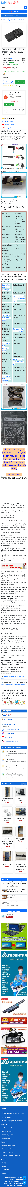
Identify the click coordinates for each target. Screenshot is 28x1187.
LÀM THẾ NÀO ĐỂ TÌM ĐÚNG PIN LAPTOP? (16, 902)
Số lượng (5, 77)
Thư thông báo (6, 1138)
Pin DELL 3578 (20, 818)
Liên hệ (4, 1163)
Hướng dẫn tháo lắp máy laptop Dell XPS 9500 (16, 896)
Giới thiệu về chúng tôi (8, 1145)
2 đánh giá (18, 86)
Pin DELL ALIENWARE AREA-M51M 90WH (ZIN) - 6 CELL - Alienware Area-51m (7, 842)
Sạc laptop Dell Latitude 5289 (6, 317)
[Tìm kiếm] (25, 7)
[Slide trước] (22, 784)
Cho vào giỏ (9, 82)
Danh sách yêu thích (8, 1135)
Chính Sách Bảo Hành (8, 1152)
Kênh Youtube (9, 737)
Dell (11, 58)
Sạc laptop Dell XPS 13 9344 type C (6, 287)
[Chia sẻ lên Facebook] (23, 86)
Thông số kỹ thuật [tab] (9, 121)
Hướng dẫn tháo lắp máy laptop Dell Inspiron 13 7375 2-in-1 (16, 890)
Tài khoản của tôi (7, 1128)
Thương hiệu (5, 1173)
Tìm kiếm (13, 19)
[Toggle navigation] (25, 15)
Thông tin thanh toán (8, 1149)
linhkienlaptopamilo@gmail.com (13, 1121)
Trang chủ (6, 19)
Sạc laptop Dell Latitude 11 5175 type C (19, 298)
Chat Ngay (9, 105)
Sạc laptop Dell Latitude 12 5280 (6, 378)
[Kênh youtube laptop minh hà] (10, 916)
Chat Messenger (10, 733)
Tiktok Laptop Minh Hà (11, 741)
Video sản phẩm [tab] (9, 124)
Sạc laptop (21, 19)
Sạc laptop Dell (7, 21)
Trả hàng (4, 1166)
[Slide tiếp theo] (24, 784)
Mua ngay (20, 82)
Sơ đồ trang (5, 1170)
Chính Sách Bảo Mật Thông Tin (11, 1156)
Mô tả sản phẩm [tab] (9, 118)
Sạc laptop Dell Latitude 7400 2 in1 (18, 361)
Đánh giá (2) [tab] (8, 128)
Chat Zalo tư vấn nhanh (12, 729)
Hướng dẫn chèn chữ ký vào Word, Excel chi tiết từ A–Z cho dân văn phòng (16, 883)
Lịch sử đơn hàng (7, 1131)
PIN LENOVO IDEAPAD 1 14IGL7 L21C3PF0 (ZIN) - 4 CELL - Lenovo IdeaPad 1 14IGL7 (21, 866)
